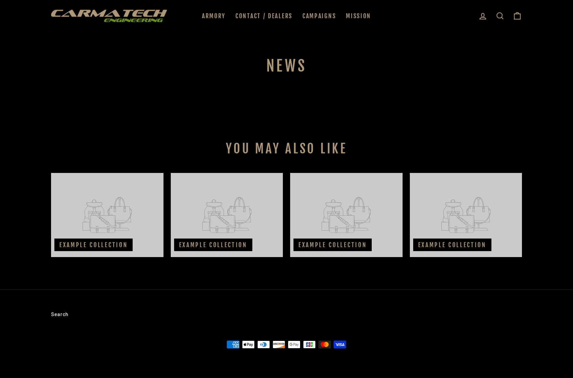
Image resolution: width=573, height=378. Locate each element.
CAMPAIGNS (319, 16)
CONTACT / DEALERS (263, 16)
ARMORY (213, 16)
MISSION (358, 16)
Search (59, 314)
